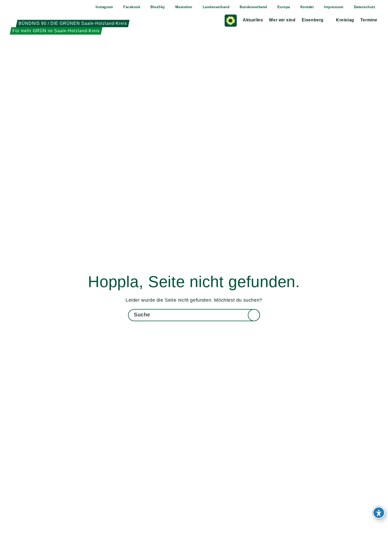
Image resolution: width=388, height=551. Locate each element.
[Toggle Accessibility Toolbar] (378, 512)
